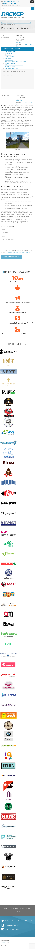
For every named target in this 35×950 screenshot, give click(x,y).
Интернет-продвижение (10, 87)
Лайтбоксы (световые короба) (14, 65)
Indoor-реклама (7, 79)
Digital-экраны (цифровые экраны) (15, 61)
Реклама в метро (8, 75)
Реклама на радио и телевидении (13, 83)
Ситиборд (8, 54)
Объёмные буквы (10, 66)
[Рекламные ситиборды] (17, 140)
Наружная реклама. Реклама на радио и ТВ (14, 17)
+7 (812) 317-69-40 (10, 3)
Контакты (17, 911)
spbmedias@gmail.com (11, 1)
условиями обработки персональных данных (18, 252)
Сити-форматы (9, 56)
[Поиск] (32, 8)
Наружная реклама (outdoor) (11, 48)
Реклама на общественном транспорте (14, 71)
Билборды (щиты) (10, 51)
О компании (14, 908)
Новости (28, 908)
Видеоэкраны (9, 59)
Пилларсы (8, 58)
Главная (6, 908)
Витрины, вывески (10, 63)
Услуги (22, 908)
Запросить (20, 42)
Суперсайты (8, 53)
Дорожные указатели (11, 68)
